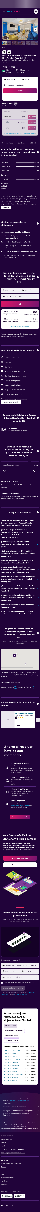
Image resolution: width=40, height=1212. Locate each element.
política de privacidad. (21, 994)
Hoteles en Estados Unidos (12, 1124)
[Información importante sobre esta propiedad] (37, 451)
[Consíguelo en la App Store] (19, 1196)
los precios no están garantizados (19, 1100)
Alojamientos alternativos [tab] (14, 1030)
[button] (3, 11)
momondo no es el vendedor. (14, 1107)
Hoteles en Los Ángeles (12, 1059)
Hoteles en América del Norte (24, 1123)
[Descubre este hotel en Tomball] (37, 152)
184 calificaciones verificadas (22, 71)
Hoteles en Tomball (18, 1126)
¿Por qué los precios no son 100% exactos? (16, 1114)
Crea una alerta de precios (20, 805)
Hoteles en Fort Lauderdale (13, 1074)
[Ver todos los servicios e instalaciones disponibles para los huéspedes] (37, 350)
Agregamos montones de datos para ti (18, 1111)
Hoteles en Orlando (10, 1056)
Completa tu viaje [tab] (11, 1040)
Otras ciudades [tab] (10, 1026)
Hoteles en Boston (10, 1080)
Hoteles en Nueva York (12, 1051)
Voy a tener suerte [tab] (11, 1035)
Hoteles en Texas (28, 1124)
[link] (20, 817)
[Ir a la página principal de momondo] (14, 11)
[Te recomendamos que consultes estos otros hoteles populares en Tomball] (37, 703)
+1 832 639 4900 (8, 67)
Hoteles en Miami (10, 1053)
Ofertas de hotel (9, 1123)
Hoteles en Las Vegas (11, 1062)
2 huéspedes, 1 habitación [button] (14, 85)
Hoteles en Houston (11, 1077)
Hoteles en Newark (10, 1071)
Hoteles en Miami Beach (12, 1065)
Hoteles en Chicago (11, 1068)
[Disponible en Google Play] (7, 1196)
